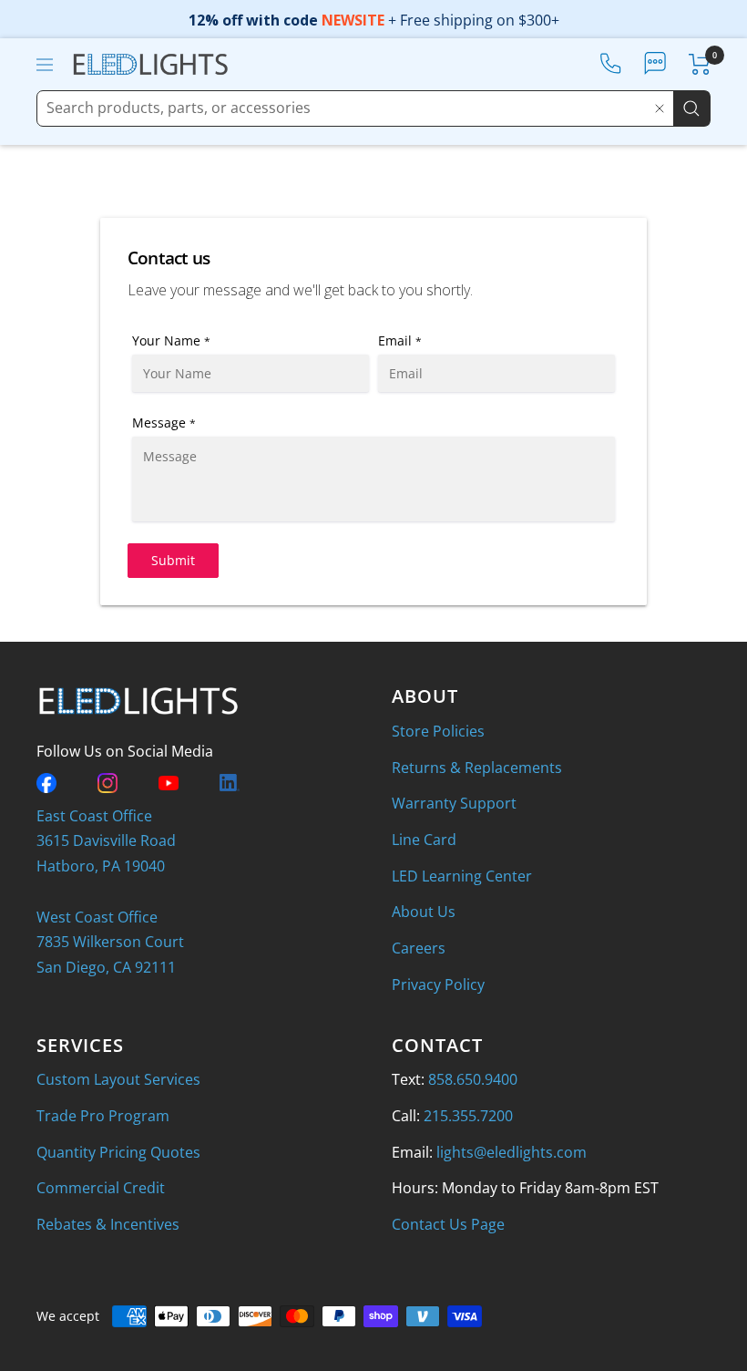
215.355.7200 (468, 1116)
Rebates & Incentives (107, 1224)
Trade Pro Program (102, 1116)
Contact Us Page (448, 1224)
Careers (418, 948)
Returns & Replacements (477, 768)
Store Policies (438, 731)
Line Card (424, 840)
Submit (173, 560)
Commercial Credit (100, 1188)
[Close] (659, 108)
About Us (423, 912)
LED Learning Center (462, 876)
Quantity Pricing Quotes (118, 1152)
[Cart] (700, 64)
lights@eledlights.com (511, 1152)
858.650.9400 (472, 1079)
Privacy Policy (438, 984)
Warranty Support (454, 803)
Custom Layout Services (118, 1079)
